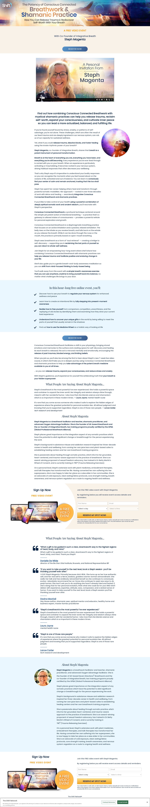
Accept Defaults (122, 802)
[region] (75, 802)
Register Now (75, 49)
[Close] (147, 802)
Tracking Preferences (109, 802)
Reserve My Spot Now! (94, 515)
